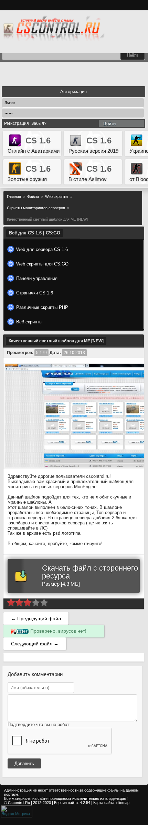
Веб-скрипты (29, 321)
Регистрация (16, 123)
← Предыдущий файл (36, 618)
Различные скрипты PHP (42, 307)
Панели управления (36, 278)
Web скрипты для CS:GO (42, 263)
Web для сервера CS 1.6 (42, 249)
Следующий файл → (35, 643)
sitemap (122, 803)
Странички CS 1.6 (34, 292)
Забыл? (38, 123)
